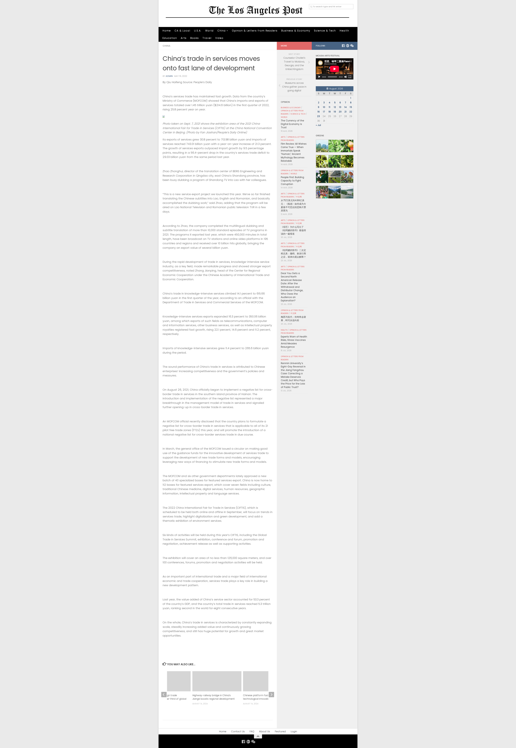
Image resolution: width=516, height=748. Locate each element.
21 (345, 111)
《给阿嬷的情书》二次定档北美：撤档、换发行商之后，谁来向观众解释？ (293, 254)
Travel (207, 38)
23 (318, 116)
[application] (334, 69)
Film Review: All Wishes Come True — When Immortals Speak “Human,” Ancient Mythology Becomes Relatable (294, 152)
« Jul (318, 125)
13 (340, 107)
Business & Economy (295, 30)
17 (324, 111)
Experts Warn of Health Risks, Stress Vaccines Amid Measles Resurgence (294, 341)
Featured (280, 731)
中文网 (299, 197)
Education (169, 38)
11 (329, 107)
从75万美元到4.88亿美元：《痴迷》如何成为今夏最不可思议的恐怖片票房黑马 (293, 205)
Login (294, 731)
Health (344, 30)
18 (329, 111)
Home (166, 30)
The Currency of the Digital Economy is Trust (292, 124)
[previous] (164, 694)
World (209, 30)
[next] (271, 694)
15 (351, 107)
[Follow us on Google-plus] (347, 45)
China (221, 30)
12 (335, 107)
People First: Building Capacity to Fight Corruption (292, 181)
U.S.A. (197, 30)
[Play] (319, 76)
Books (194, 38)
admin (169, 76)
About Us (264, 731)
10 (324, 107)
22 (350, 111)
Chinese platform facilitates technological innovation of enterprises (265, 697)
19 (335, 111)
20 (340, 111)
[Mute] (345, 76)
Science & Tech (325, 30)
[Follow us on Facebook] (343, 45)
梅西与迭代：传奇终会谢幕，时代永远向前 (293, 318)
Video (219, 38)
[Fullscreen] (350, 76)
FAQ (252, 731)
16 (318, 111)
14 (345, 107)
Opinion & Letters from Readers (254, 30)
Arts (184, 38)
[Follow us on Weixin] (351, 45)
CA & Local (182, 30)
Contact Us (238, 731)
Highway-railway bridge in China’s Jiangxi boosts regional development (213, 697)
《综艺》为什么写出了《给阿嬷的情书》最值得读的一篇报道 (293, 230)
